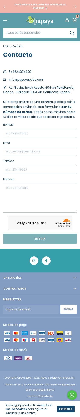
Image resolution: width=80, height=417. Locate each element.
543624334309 (19, 72)
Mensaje (8, 179)
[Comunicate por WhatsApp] (72, 395)
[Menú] (6, 20)
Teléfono (8, 161)
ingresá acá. (68, 384)
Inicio (6, 46)
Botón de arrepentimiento (40, 389)
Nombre (8, 124)
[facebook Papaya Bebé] (46, 260)
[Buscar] (71, 33)
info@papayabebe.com (26, 80)
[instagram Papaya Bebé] (34, 260)
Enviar (40, 238)
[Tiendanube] (40, 396)
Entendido (66, 409)
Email (6, 143)
